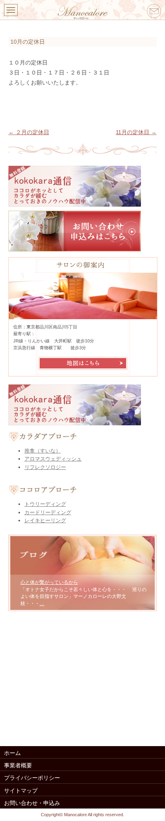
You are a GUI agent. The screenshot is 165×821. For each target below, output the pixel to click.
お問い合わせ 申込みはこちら (82, 231)
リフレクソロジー (45, 467)
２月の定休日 (28, 132)
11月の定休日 (136, 132)
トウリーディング (45, 504)
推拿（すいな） (42, 451)
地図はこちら (83, 363)
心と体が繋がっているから (49, 582)
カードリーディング (47, 512)
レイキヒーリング (45, 520)
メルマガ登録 (82, 186)
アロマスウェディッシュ (53, 459)
